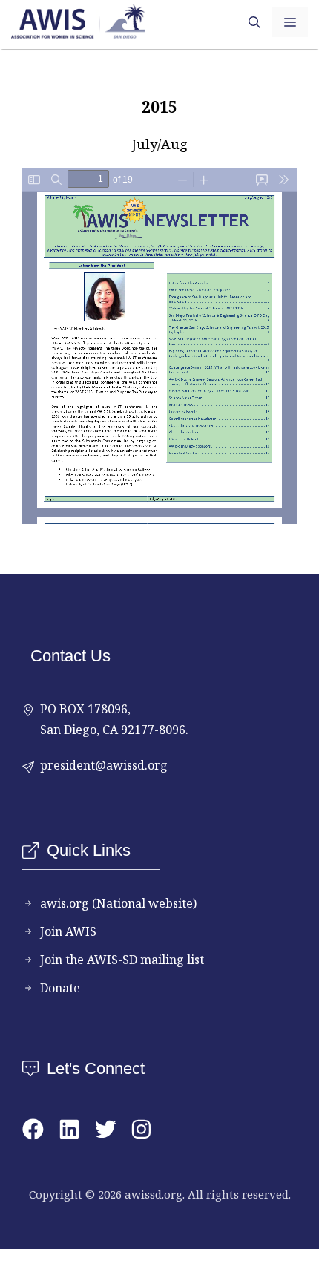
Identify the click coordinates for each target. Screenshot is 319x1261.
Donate (60, 988)
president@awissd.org (104, 765)
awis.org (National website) (118, 903)
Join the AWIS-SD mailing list (122, 960)
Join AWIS (68, 931)
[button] (254, 22)
